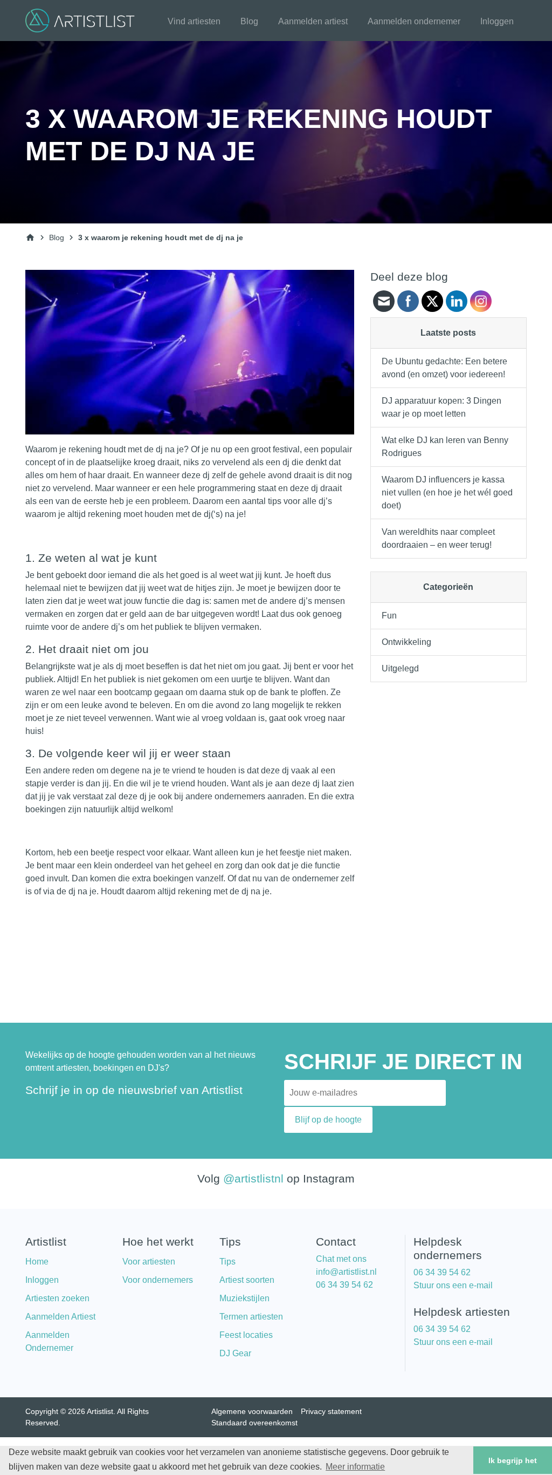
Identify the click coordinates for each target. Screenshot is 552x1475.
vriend (184, 770)
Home (37, 1261)
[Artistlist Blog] (82, 19)
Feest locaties (246, 1335)
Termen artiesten (251, 1316)
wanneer (163, 475)
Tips (227, 1261)
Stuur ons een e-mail (453, 1285)
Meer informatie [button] (355, 1466)
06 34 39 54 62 (344, 1284)
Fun (389, 615)
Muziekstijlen (244, 1298)
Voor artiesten (148, 1261)
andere (95, 626)
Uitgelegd (400, 668)
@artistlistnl (253, 1178)
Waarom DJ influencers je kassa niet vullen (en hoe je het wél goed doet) (447, 492)
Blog (249, 21)
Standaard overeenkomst (254, 1422)
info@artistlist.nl (346, 1271)
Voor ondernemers (157, 1279)
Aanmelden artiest (313, 21)
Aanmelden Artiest (60, 1316)
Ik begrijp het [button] (512, 1460)
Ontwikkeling (406, 642)
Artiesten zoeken (57, 1298)
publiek (39, 679)
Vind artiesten (194, 21)
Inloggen (497, 21)
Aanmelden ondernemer (414, 21)
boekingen (45, 809)
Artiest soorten (246, 1279)
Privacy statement (331, 1411)
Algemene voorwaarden (252, 1411)
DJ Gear (235, 1353)
